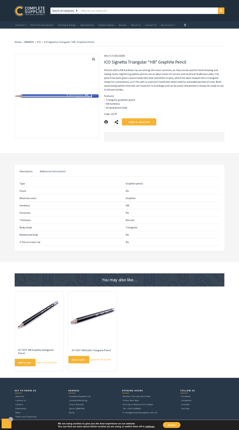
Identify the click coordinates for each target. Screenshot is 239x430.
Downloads (20, 408)
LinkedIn (185, 404)
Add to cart (24, 362)
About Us (135, 25)
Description (26, 171)
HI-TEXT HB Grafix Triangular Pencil (91, 350)
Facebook (186, 396)
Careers (19, 404)
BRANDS (29, 42)
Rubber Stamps (107, 25)
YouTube (185, 408)
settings (149, 426)
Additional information (53, 171)
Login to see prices (139, 122)
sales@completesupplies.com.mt (141, 412)
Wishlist (179, 25)
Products (20, 25)
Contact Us (150, 25)
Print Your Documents (41, 25)
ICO (39, 42)
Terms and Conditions (26, 416)
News (18, 412)
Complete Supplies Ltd (80, 396)
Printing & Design (67, 25)
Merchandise (87, 25)
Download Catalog (106, 122)
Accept (172, 425)
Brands (122, 25)
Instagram (186, 400)
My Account (167, 25)
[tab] (26, 171)
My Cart (185, 25)
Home (18, 42)
